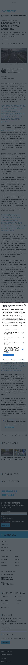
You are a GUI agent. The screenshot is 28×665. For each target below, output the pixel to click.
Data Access (14, 359)
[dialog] (14, 332)
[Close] (25, 305)
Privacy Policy (22, 359)
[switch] (23, 332)
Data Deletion (6, 359)
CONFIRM (8, 354)
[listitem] (14, 330)
